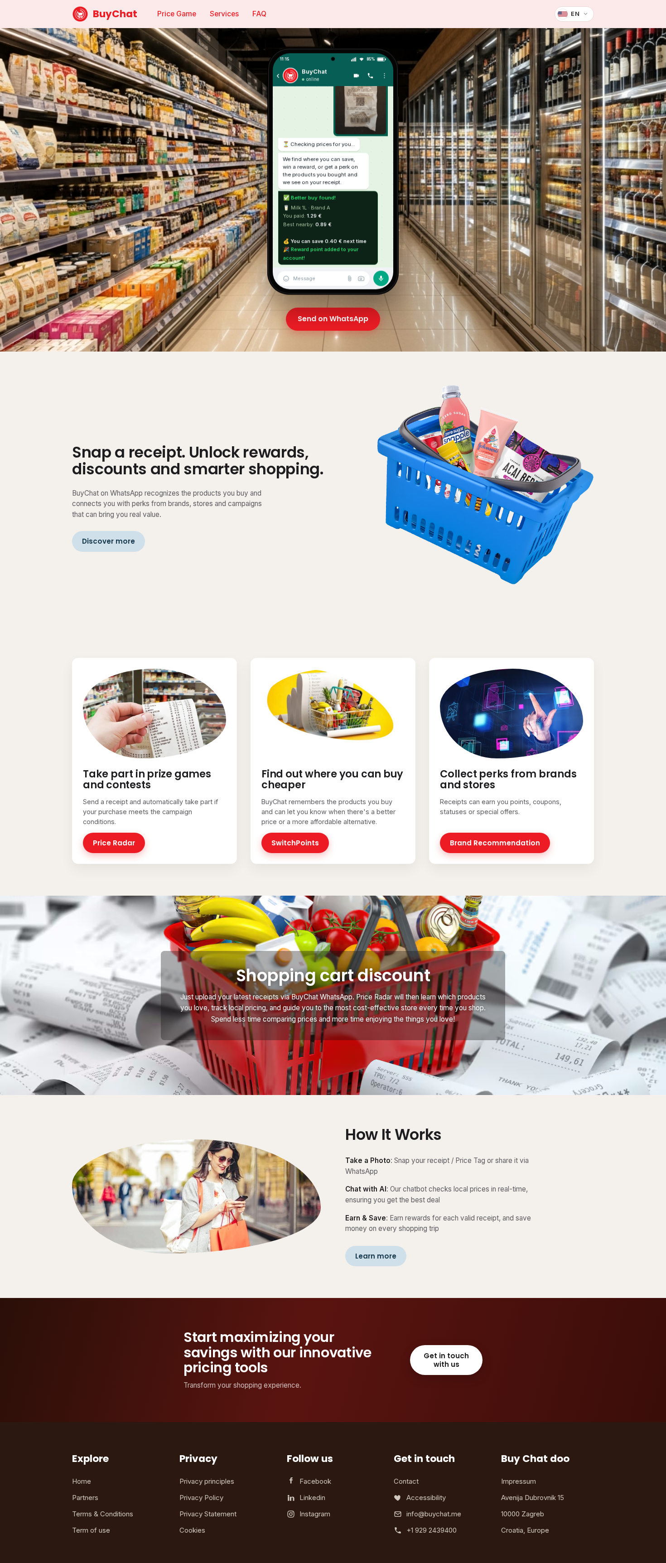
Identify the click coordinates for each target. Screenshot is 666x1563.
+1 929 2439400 (431, 1530)
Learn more (375, 1256)
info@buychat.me (433, 1514)
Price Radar (114, 843)
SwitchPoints (295, 843)
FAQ (259, 14)
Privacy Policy (201, 1497)
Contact (406, 1481)
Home (81, 1481)
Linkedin (312, 1497)
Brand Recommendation (495, 843)
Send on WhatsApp (333, 319)
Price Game (176, 14)
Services (224, 14)
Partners (85, 1497)
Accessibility (426, 1497)
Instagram (314, 1514)
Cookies (192, 1530)
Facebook (315, 1481)
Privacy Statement (207, 1514)
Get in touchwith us (446, 1360)
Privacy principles (206, 1481)
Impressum (518, 1481)
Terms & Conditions (102, 1514)
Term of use (91, 1530)
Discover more (108, 541)
